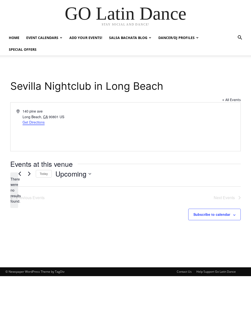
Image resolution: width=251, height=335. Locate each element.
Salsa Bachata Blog (128, 37)
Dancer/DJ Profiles (176, 37)
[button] (240, 38)
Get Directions (34, 122)
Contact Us (184, 272)
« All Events (231, 100)
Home (14, 37)
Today (44, 173)
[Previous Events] (20, 174)
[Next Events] (29, 174)
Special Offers (23, 49)
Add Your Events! (85, 37)
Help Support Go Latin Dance (216, 272)
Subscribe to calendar (211, 214)
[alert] (14, 190)
